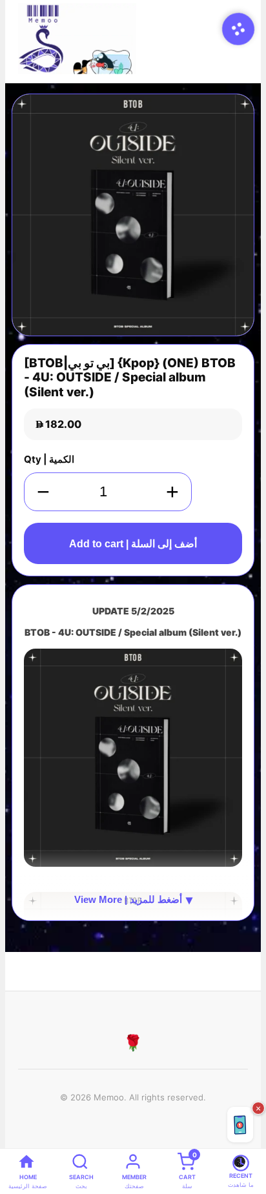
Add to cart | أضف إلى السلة (133, 543)
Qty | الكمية (49, 459)
